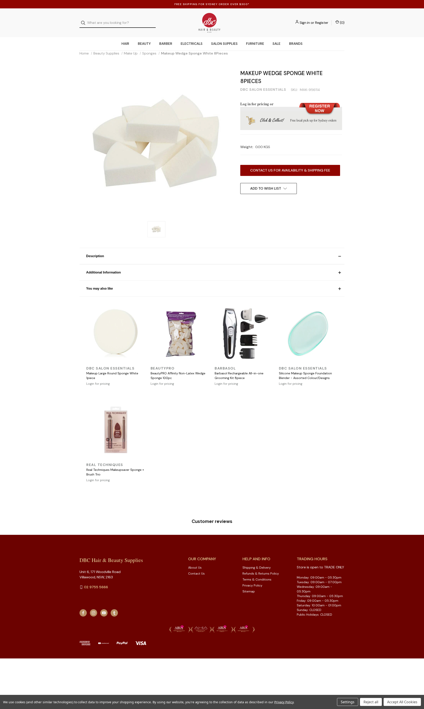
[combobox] (118, 23)
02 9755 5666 (96, 587)
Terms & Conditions (256, 579)
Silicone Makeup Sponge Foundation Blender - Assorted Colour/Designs (305, 375)
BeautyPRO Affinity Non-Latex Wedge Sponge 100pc (178, 375)
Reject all (370, 702)
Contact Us (196, 573)
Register (321, 22)
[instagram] (93, 613)
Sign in (305, 22)
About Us (195, 567)
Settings (347, 702)
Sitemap (248, 591)
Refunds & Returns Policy (260, 573)
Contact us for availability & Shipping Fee (290, 170)
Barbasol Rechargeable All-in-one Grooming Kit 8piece (239, 375)
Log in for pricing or (257, 104)
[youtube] (104, 613)
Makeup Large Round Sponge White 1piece (112, 375)
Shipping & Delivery (256, 567)
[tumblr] (114, 613)
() (341, 22)
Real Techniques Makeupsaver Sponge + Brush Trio (115, 472)
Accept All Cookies (402, 702)
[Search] (84, 23)
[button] (212, 256)
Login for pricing (98, 384)
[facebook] (83, 613)
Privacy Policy (252, 585)
